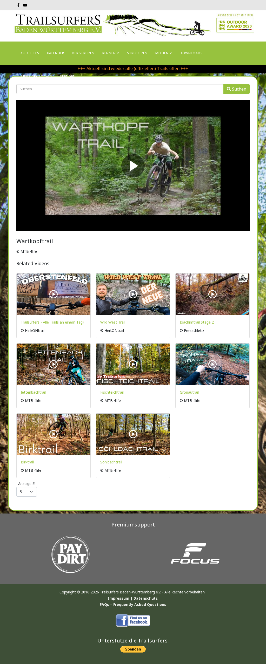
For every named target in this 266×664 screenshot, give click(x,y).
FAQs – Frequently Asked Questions (133, 604)
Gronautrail (189, 392)
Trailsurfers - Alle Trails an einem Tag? (52, 322)
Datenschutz (146, 598)
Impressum (118, 598)
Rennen (109, 53)
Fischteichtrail (112, 392)
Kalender (55, 53)
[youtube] (25, 5)
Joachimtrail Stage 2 (197, 322)
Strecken (135, 53)
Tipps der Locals (36, 76)
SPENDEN (68, 76)
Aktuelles (30, 53)
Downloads (191, 53)
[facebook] (18, 5)
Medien (162, 53)
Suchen (238, 89)
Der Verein (81, 53)
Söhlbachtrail (111, 462)
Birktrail (27, 462)
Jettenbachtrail (33, 392)
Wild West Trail (112, 322)
